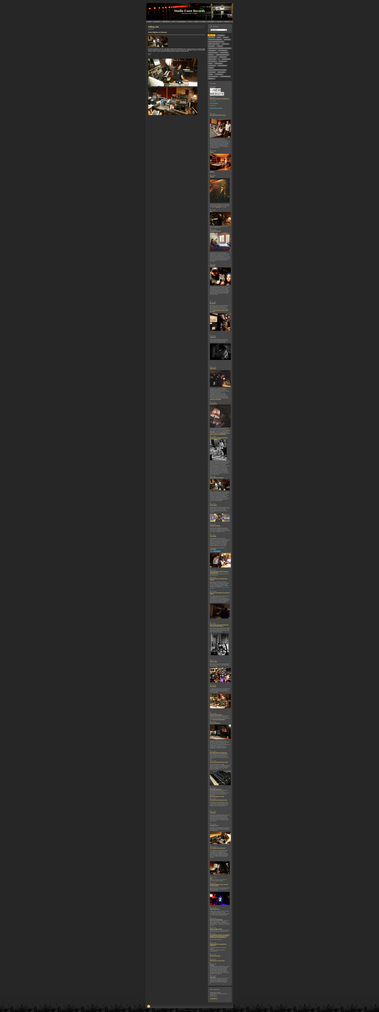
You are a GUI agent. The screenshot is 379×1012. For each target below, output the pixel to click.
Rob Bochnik (213, 686)
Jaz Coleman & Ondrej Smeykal (217, 848)
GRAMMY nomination (215, 525)
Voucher (212, 152)
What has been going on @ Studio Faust (219, 98)
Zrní (211, 878)
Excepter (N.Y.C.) (214, 825)
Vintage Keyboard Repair (216, 714)
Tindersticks (213, 337)
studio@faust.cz (214, 998)
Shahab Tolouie (213, 661)
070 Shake (212, 265)
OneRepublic (213, 536)
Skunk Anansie (213, 403)
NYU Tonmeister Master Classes (218, 115)
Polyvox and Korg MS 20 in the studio (219, 762)
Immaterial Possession (215, 231)
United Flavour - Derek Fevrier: (217, 960)
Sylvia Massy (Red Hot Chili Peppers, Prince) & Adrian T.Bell (219, 438)
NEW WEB (212, 87)
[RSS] (148, 1006)
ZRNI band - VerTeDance (216, 789)
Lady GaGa (213, 977)
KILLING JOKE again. (215, 955)
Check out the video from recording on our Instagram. (219, 433)
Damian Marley (213, 505)
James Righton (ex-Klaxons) (217, 477)
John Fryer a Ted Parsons (216, 919)
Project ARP (213, 812)
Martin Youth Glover (214, 909)
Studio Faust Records (189, 11)
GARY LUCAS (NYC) (215, 723)
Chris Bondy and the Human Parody (218, 800)
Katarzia (212, 176)
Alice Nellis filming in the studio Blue (218, 752)
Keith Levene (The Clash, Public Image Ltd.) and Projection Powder (219, 625)
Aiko (211, 211)
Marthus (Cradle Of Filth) (216, 929)
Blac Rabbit (212, 303)
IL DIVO (212, 965)
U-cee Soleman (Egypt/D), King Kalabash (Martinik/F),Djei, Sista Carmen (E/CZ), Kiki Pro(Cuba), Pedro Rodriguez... (220, 936)
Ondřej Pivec (213, 368)
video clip (218, 206)
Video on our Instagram (215, 399)
